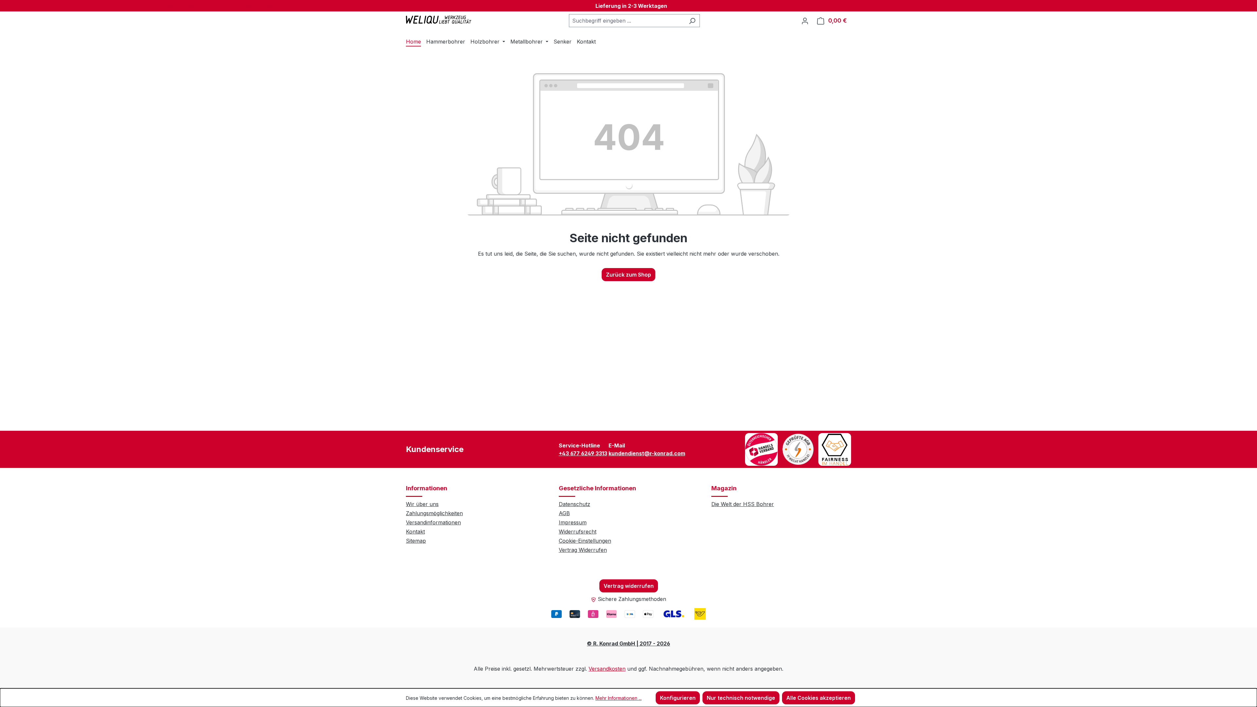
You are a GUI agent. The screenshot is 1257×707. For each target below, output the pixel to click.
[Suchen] (692, 20)
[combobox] (627, 20)
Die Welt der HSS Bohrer (742, 504)
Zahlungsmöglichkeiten (434, 513)
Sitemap (416, 540)
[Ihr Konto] (805, 20)
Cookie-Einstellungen (585, 540)
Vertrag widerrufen (629, 586)
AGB (564, 513)
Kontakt (415, 531)
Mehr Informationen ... (618, 698)
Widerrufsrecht (577, 531)
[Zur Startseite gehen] (438, 19)
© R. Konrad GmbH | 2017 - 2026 (628, 643)
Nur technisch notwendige (741, 698)
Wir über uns (422, 504)
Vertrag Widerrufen (583, 550)
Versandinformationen (433, 522)
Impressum (573, 522)
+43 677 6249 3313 (583, 453)
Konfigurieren (678, 698)
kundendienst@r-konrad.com (647, 453)
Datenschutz (574, 504)
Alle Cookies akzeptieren (818, 698)
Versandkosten (607, 668)
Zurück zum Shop (628, 274)
